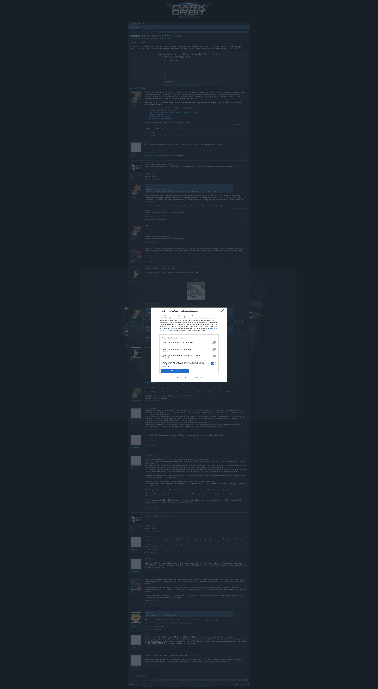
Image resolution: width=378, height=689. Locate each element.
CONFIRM (174, 371)
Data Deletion (178, 378)
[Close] (223, 311)
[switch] (213, 342)
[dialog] (189, 344)
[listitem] (189, 338)
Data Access (189, 378)
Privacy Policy (200, 378)
